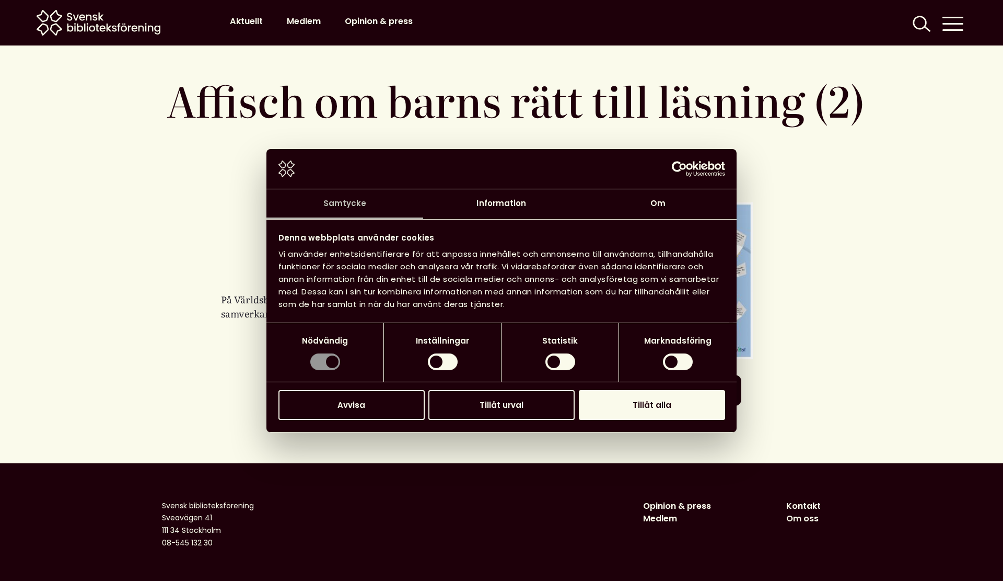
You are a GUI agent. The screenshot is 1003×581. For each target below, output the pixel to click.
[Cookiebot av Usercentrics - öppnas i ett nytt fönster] (679, 169)
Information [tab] (501, 203)
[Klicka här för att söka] (920, 23)
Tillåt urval (501, 405)
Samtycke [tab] (345, 203)
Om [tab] (658, 203)
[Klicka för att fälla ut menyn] (952, 23)
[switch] (443, 362)
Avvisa (351, 405)
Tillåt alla (652, 405)
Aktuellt (246, 21)
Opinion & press (379, 21)
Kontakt (803, 506)
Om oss (802, 518)
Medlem (304, 21)
